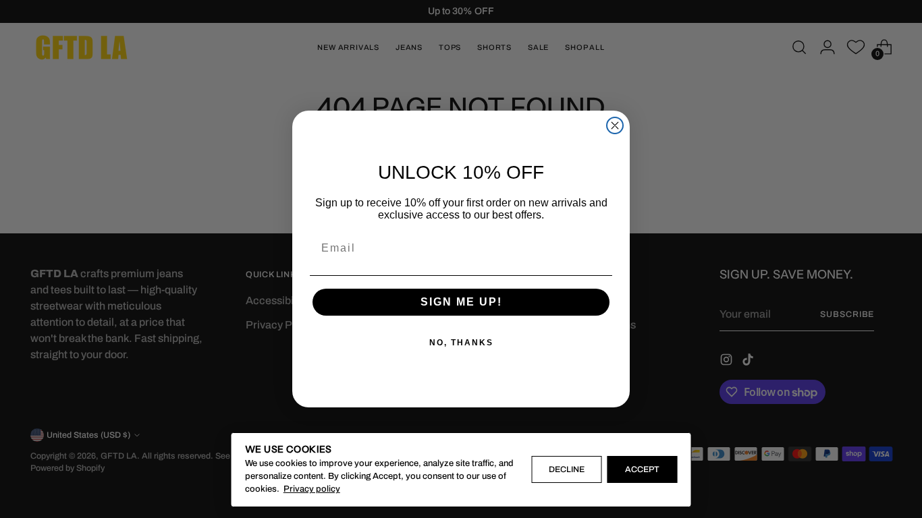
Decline (567, 469)
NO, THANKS (461, 342)
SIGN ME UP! (461, 302)
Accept (642, 469)
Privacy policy (311, 489)
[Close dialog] (615, 125)
